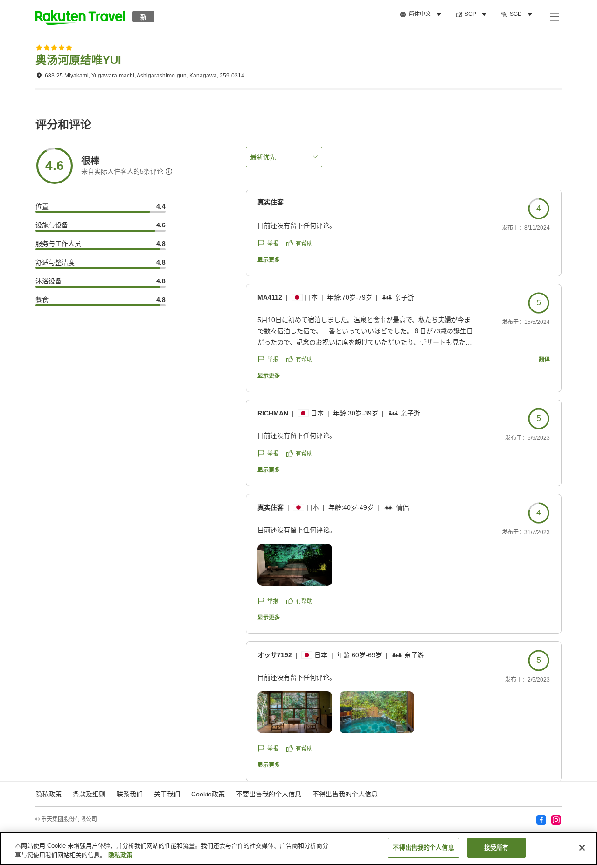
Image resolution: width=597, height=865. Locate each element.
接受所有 (496, 847)
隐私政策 (120, 854)
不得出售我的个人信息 (345, 794)
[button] (80, 16)
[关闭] (582, 847)
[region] (298, 848)
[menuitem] (422, 14)
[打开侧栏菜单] (554, 16)
